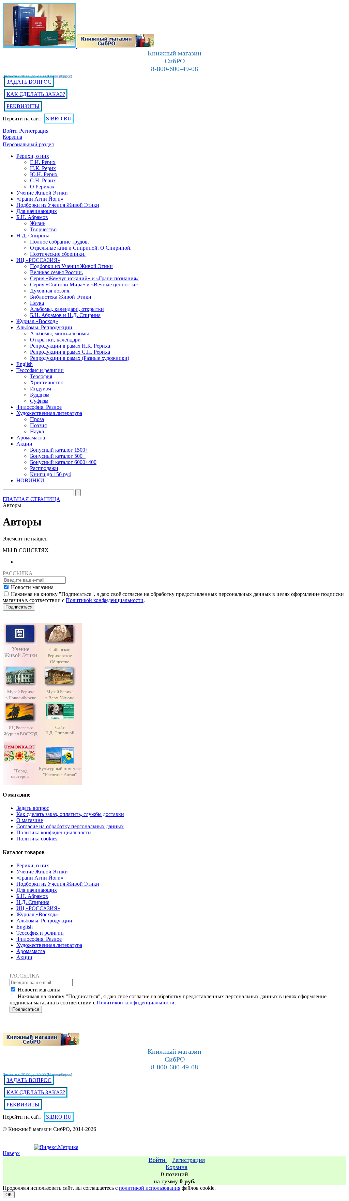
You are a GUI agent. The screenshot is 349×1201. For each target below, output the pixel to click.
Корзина (12, 137)
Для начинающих (36, 890)
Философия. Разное (39, 939)
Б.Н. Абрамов (32, 896)
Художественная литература (49, 945)
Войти (11, 131)
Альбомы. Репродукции (44, 920)
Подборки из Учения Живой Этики (57, 884)
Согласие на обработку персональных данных (70, 826)
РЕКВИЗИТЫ (23, 106)
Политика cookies (36, 838)
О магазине (29, 820)
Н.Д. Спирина (32, 902)
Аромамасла (30, 951)
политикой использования (149, 1188)
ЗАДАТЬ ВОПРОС (28, 82)
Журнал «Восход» (37, 914)
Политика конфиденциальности (53, 832)
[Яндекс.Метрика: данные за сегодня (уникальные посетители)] (56, 1147)
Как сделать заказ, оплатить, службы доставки (70, 814)
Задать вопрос (32, 808)
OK (8, 1194)
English (24, 927)
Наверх (11, 1153)
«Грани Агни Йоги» (39, 878)
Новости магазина (32, 587)
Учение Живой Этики (42, 871)
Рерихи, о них (32, 865)
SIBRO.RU (59, 118)
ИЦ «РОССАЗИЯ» (38, 908)
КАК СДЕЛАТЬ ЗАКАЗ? (35, 94)
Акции (24, 957)
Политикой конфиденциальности (104, 600)
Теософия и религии (40, 933)
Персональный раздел (28, 144)
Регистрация (33, 131)
